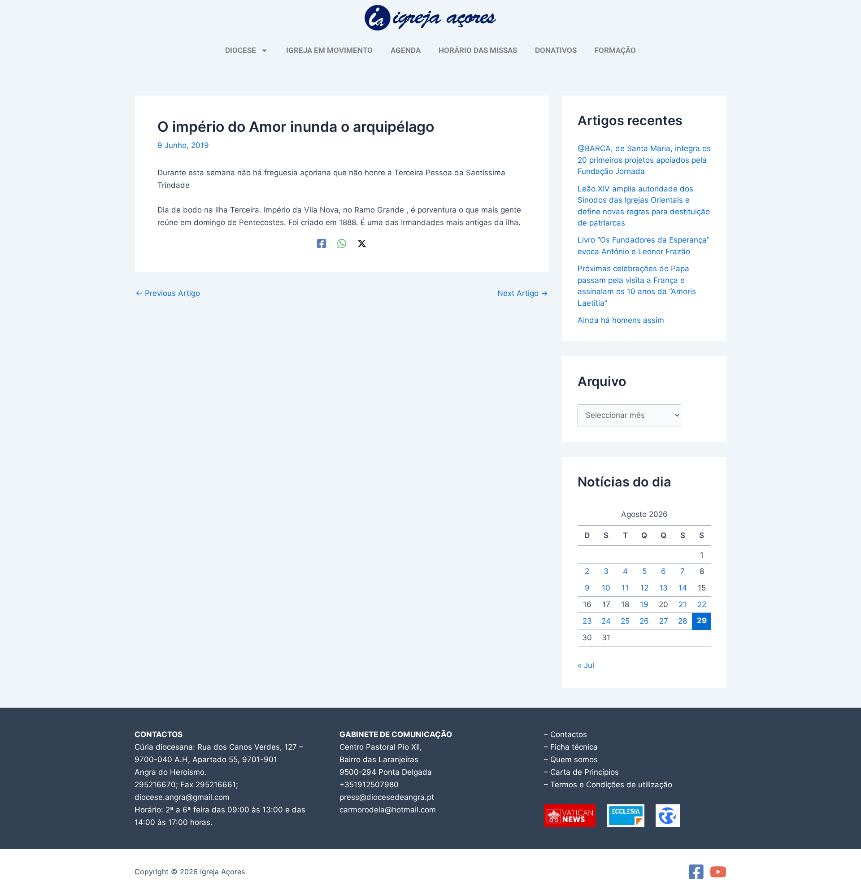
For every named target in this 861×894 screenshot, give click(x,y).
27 (663, 620)
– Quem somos (571, 759)
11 (625, 587)
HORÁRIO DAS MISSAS (478, 50)
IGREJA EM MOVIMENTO (329, 50)
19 (644, 604)
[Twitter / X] (361, 242)
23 (587, 620)
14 (682, 587)
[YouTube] (718, 872)
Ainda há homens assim (621, 320)
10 (606, 587)
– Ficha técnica (571, 746)
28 (682, 620)
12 (644, 587)
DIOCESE (240, 50)
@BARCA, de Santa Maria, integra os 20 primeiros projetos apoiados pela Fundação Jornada (644, 160)
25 (625, 620)
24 (606, 620)
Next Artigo (522, 293)
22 (701, 604)
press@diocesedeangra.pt (386, 797)
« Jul (586, 665)
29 (702, 620)
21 (682, 604)
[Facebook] (321, 242)
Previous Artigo (167, 293)
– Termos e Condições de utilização (608, 784)
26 (644, 620)
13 (663, 587)
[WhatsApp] (341, 242)
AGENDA (406, 50)
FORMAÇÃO (615, 50)
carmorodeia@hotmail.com (387, 809)
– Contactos (565, 734)
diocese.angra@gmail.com (182, 797)
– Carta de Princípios (581, 772)
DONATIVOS (556, 50)
